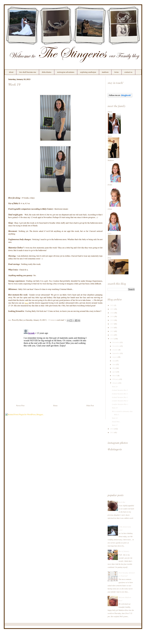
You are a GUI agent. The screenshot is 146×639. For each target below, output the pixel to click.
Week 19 (14, 84)
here (26, 303)
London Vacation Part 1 (120, 404)
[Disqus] (55, 363)
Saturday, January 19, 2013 (36, 320)
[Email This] (68, 320)
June (114, 364)
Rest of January (124, 551)
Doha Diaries (46, 72)
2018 (112, 320)
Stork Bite (122, 502)
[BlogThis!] (70, 320)
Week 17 (114, 425)
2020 (112, 313)
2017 (112, 324)
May (114, 368)
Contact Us (128, 72)
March (114, 375)
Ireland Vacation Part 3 (120, 390)
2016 (112, 327)
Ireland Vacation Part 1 (120, 397)
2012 (112, 429)
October (115, 350)
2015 (112, 331)
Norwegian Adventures (65, 72)
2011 (112, 432)
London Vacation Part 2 (120, 400)
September (116, 353)
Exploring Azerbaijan (88, 72)
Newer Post (20, 405)
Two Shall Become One (27, 72)
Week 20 (114, 386)
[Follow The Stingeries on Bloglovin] (120, 96)
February (115, 379)
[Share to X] (73, 320)
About (11, 72)
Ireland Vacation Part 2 (120, 394)
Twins (116, 72)
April (114, 372)
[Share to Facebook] (76, 320)
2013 (112, 338)
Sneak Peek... (116, 421)
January (115, 383)
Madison (105, 72)
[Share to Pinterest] (79, 320)
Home (55, 405)
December (116, 342)
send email (60, 320)
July (113, 360)
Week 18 (114, 418)
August (114, 357)
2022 (112, 305)
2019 (112, 316)
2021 (112, 309)
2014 (112, 335)
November (116, 346)
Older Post (90, 405)
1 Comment (52, 320)
